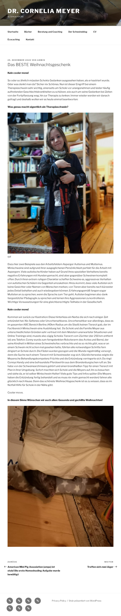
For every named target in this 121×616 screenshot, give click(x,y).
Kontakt (30, 39)
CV (94, 31)
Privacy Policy (59, 600)
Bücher (28, 31)
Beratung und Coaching (50, 31)
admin (41, 60)
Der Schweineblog (77, 31)
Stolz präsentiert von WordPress (85, 600)
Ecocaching (14, 39)
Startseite (13, 31)
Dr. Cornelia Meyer (44, 11)
